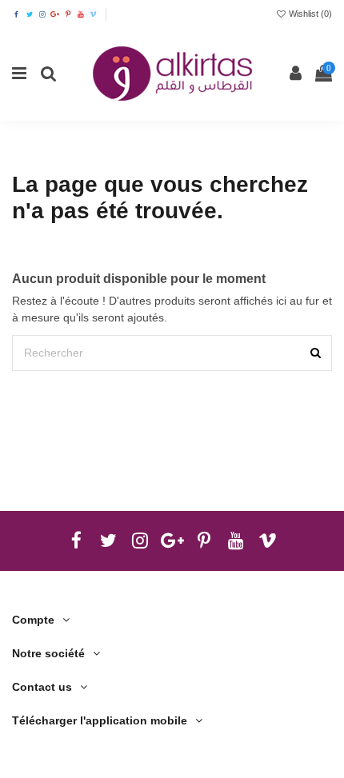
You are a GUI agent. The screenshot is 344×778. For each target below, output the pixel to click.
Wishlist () (309, 13)
